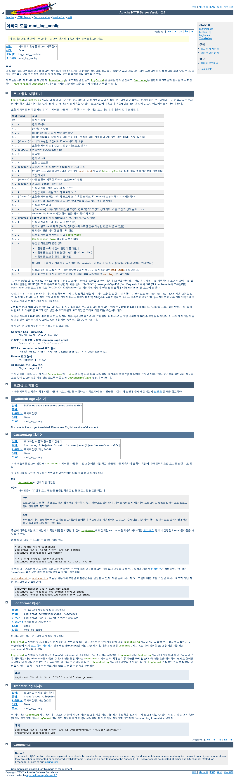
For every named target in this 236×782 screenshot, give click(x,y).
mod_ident (85, 171)
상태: (9, 50)
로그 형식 (148, 530)
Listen (70, 374)
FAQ (212, 7)
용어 (219, 7)
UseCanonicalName (44, 239)
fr (175, 31)
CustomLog (140, 80)
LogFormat (97, 80)
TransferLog (57, 80)
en (169, 31)
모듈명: (10, 54)
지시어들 (203, 7)
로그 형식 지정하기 (211, 48)
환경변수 (156, 568)
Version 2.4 (59, 17)
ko (186, 31)
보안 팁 (158, 391)
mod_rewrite (40, 578)
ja (180, 31)
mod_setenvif (20, 578)
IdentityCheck (111, 171)
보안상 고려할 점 (210, 52)
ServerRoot (25, 482)
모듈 (194, 7)
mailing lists (51, 761)
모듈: (15, 421)
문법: (15, 409)
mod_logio (118, 269)
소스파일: (12, 58)
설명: (9, 46)
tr (192, 31)
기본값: (16, 617)
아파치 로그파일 (209, 63)
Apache (10, 17)
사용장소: (17, 413)
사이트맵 (228, 7)
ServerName (73, 234)
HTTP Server (24, 17)
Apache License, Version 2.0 (41, 775)
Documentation (42, 17)
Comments (206, 69)
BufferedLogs (206, 29)
